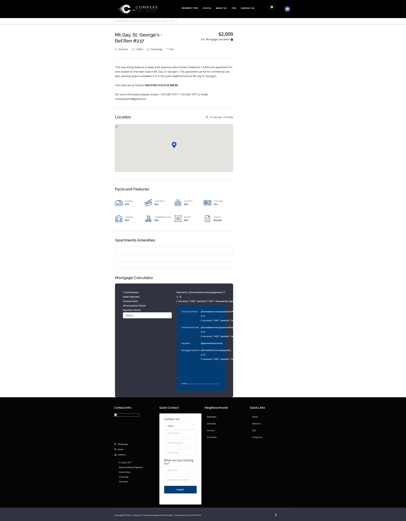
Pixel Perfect (195, 515)
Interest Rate (130, 301)
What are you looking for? (178, 462)
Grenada (211, 423)
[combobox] (180, 426)
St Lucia (210, 430)
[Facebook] (287, 9)
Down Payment (131, 296)
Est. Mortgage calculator (216, 39)
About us (221, 8)
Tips (234, 8)
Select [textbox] (170, 425)
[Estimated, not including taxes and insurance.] (224, 292)
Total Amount (131, 292)
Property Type (190, 8)
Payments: (201, 296)
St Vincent (211, 437)
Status (207, 8)
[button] (174, 145)
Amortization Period (134, 305)
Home (255, 416)
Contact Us (247, 8)
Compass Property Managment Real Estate (152, 515)
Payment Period (132, 310)
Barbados (211, 416)
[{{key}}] (147, 315)
